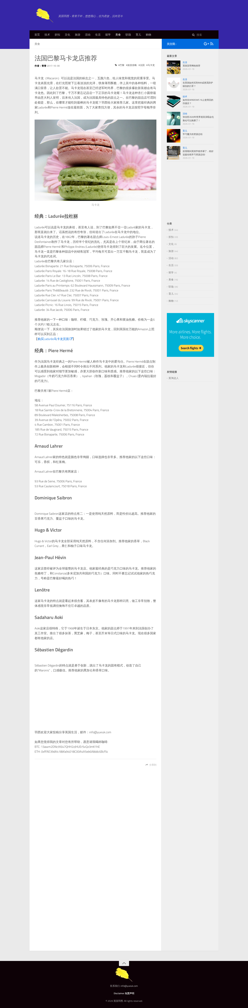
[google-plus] (206, 44)
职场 (128, 35)
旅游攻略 (132, 65)
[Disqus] (95, 817)
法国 (142, 65)
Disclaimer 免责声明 (124, 993)
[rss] (212, 44)
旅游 (77, 35)
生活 (98, 35)
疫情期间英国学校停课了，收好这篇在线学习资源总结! (198, 152)
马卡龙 (151, 65)
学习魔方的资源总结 (192, 134)
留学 (108, 35)
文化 (67, 35)
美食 (118, 35)
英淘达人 (174, 378)
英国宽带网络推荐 (191, 65)
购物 (148, 35)
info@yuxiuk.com (129, 986)
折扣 (57, 35)
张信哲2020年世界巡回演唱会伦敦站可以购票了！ (198, 118)
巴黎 (122, 65)
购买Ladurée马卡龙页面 (53, 339)
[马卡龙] (95, 160)
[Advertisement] (95, 701)
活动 (87, 35)
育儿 (138, 35)
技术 (47, 35)
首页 (37, 35)
